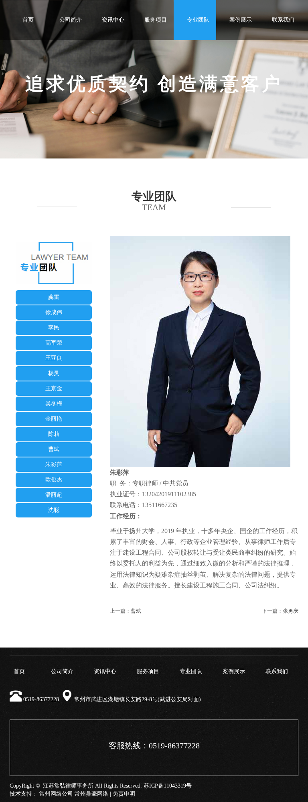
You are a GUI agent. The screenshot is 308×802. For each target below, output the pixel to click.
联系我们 (283, 20)
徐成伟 (53, 312)
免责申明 (124, 794)
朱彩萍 (53, 464)
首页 (28, 20)
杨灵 (53, 373)
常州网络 (50, 794)
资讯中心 (113, 20)
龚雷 (53, 297)
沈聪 (53, 510)
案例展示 (240, 20)
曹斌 (53, 449)
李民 (53, 328)
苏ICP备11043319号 (168, 786)
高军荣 (53, 343)
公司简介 (70, 20)
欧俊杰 (53, 480)
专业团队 (198, 20)
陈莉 (53, 434)
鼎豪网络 (97, 794)
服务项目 (155, 20)
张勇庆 (290, 611)
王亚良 (53, 358)
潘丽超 (53, 495)
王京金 (53, 388)
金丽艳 (53, 419)
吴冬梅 (53, 404)
